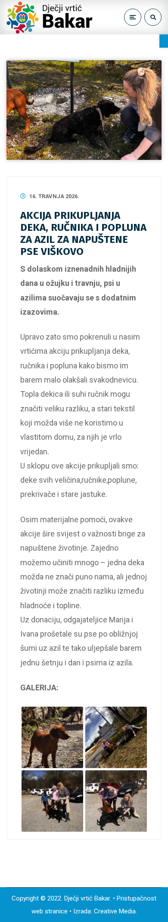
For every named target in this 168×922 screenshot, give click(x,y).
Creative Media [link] (115, 911)
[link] (163, 41)
